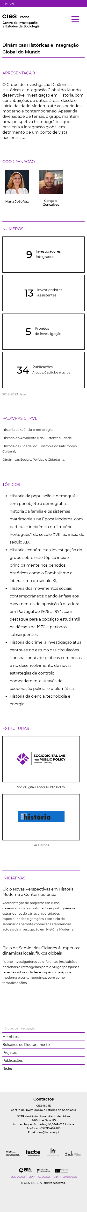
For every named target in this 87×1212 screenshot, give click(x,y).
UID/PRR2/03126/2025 (65, 1176)
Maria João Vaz (17, 201)
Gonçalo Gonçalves (51, 202)
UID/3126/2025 (17, 1176)
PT (7, 4)
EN (11, 4)
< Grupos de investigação (18, 1028)
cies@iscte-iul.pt (48, 1132)
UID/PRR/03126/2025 (40, 1176)
